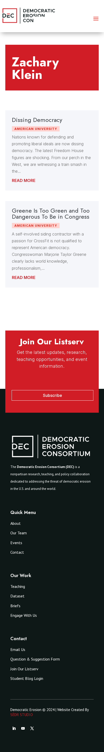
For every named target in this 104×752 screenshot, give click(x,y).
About (15, 523)
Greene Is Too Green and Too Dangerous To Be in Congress (51, 213)
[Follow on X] (32, 728)
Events (16, 542)
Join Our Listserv (24, 668)
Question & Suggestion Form (35, 659)
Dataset (17, 595)
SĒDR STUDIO (21, 714)
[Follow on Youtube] (23, 728)
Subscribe (52, 395)
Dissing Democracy (37, 119)
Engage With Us (23, 615)
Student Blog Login (26, 678)
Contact (17, 552)
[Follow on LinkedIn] (13, 728)
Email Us (17, 649)
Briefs (15, 605)
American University (35, 129)
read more (23, 180)
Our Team (18, 532)
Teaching (17, 586)
